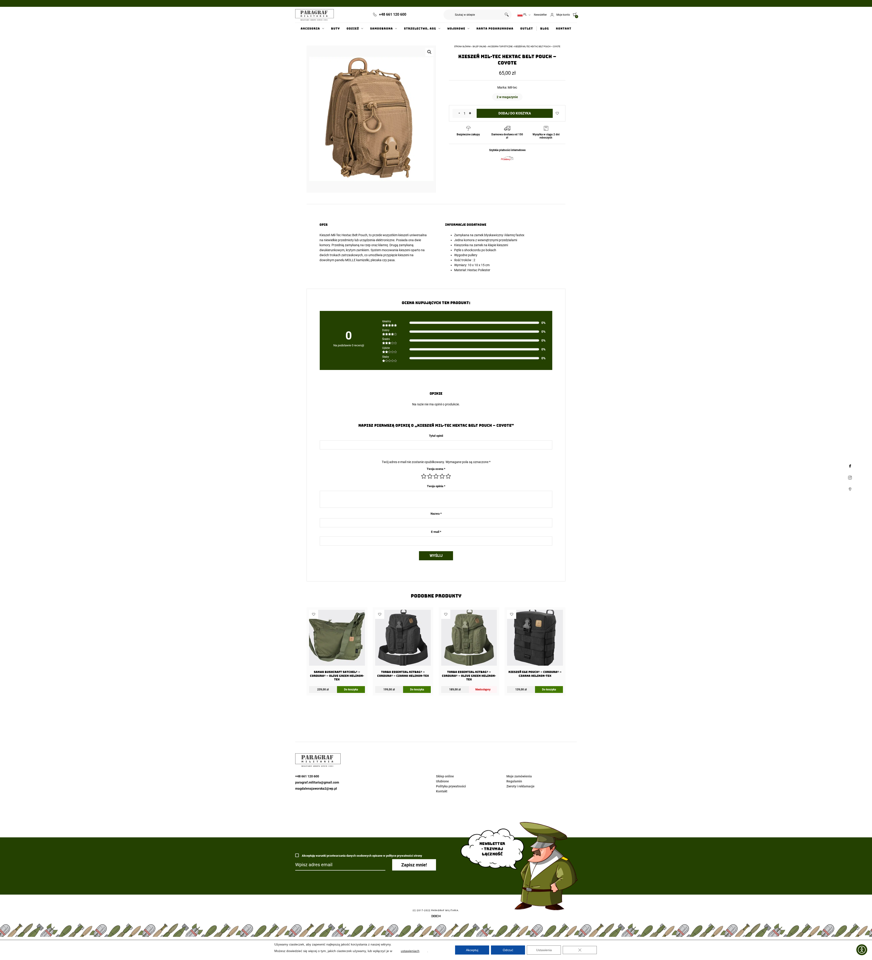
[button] (429, 52)
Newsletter (540, 14)
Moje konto (563, 14)
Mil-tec (512, 87)
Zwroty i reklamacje (520, 786)
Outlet (526, 28)
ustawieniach (410, 951)
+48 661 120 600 (392, 14)
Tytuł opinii (436, 435)
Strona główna (462, 46)
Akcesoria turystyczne (500, 46)
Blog (544, 28)
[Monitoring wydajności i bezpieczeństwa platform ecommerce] (436, 917)
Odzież (353, 28)
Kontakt (563, 28)
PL (525, 14)
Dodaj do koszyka (514, 113)
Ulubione (442, 781)
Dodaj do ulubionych (557, 113)
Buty (335, 28)
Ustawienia (544, 950)
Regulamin (514, 781)
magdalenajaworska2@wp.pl (316, 788)
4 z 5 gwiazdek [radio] (442, 476)
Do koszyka (351, 689)
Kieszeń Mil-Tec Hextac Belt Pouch (343, 235)
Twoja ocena (436, 469)
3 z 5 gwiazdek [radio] (436, 476)
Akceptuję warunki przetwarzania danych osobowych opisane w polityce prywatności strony (361, 855)
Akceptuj (472, 950)
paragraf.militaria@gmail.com (317, 782)
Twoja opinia (436, 486)
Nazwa (436, 513)
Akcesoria (310, 28)
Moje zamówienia (519, 776)
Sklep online (479, 46)
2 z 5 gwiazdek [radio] (430, 476)
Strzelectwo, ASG (420, 28)
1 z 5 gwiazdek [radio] (423, 476)
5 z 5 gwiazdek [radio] (448, 476)
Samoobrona (381, 28)
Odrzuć (508, 950)
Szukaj (506, 15)
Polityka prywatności (451, 786)
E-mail (436, 531)
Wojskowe (456, 28)
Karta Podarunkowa (494, 28)
